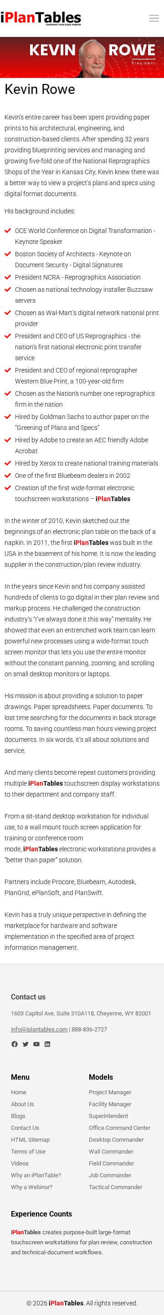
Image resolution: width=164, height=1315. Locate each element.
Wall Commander (111, 1151)
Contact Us (25, 1127)
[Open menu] (154, 18)
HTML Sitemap (30, 1139)
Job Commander (110, 1175)
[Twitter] (25, 1044)
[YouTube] (36, 1044)
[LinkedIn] (47, 1044)
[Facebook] (14, 1044)
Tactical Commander (115, 1187)
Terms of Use (28, 1151)
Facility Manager (110, 1104)
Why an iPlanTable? (36, 1175)
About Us (22, 1104)
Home (18, 1092)
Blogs (18, 1116)
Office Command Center (119, 1127)
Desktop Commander (116, 1139)
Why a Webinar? (31, 1187)
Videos (20, 1163)
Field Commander (111, 1163)
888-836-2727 (89, 1029)
